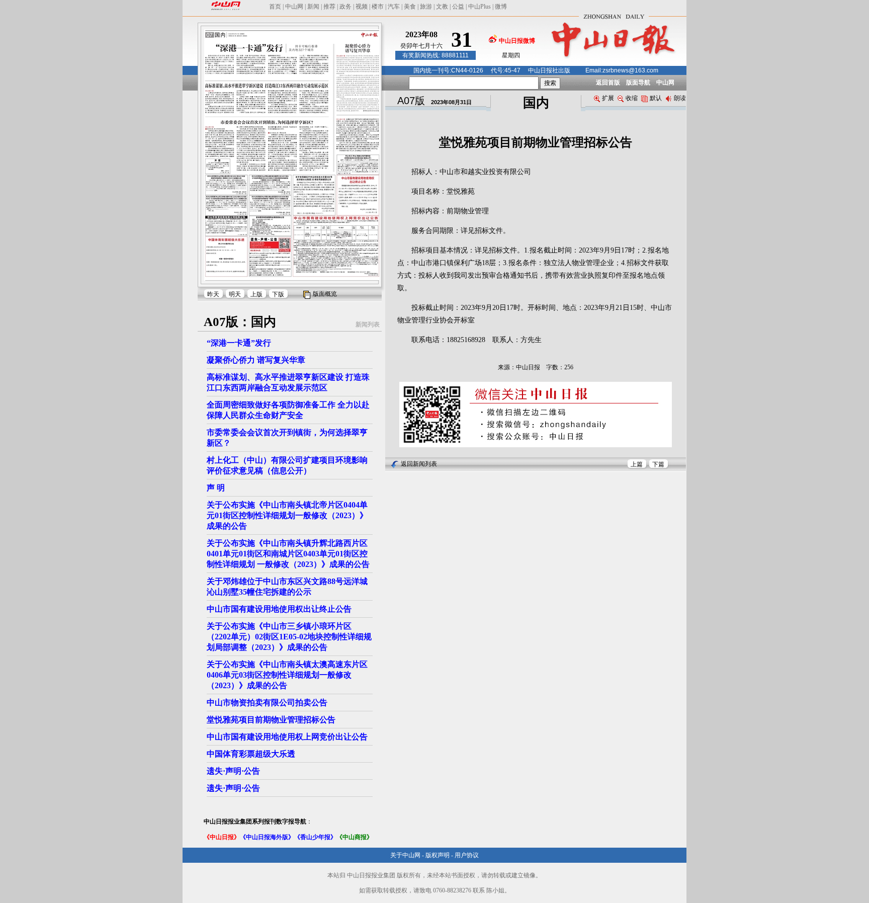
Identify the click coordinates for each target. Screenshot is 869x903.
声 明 (216, 487)
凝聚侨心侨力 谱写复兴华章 (256, 360)
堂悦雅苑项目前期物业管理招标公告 (271, 719)
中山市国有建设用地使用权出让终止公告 (279, 609)
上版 (256, 294)
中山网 (294, 6)
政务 (345, 6)
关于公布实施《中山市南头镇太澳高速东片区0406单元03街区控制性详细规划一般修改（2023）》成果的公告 (287, 675)
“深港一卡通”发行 (239, 343)
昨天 (213, 294)
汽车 (394, 6)
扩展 (608, 98)
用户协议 (467, 855)
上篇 (637, 464)
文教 (442, 6)
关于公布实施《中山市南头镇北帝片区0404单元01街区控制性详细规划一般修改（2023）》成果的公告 (287, 515)
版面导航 (638, 82)
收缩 (632, 98)
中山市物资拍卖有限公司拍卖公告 (267, 702)
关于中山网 (405, 855)
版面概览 (325, 293)
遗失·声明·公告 (233, 771)
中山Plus (479, 6)
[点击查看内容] (170, 89)
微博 (501, 6)
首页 (275, 6)
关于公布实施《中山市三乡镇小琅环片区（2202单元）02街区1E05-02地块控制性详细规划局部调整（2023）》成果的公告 (289, 636)
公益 (458, 6)
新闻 (313, 6)
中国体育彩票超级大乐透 (251, 754)
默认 (656, 98)
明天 (235, 294)
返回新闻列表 (419, 463)
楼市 (378, 6)
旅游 (426, 6)
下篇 (658, 464)
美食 (410, 6)
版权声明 (437, 855)
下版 (278, 294)
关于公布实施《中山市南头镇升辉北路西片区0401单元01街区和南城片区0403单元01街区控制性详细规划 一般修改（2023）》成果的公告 (288, 553)
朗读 (680, 98)
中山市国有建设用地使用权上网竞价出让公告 (287, 736)
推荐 (329, 6)
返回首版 (608, 82)
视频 (362, 6)
